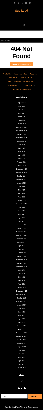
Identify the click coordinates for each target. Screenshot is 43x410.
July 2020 (21, 308)
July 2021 (21, 270)
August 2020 (21, 305)
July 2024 (21, 186)
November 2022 (21, 235)
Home (16, 74)
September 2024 (21, 179)
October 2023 (21, 200)
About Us (23, 74)
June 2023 (21, 211)
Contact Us (7, 74)
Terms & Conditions (14, 82)
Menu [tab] (7, 40)
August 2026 (21, 103)
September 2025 (21, 137)
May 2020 (21, 315)
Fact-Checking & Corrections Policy (20, 85)
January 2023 (21, 228)
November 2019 (21, 336)
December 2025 (21, 127)
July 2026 (21, 106)
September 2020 (21, 301)
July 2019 (21, 350)
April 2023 (21, 218)
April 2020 (21, 319)
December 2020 (21, 291)
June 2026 (21, 110)
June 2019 (21, 354)
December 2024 (21, 169)
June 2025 (21, 148)
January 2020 (21, 329)
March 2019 (21, 364)
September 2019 (21, 343)
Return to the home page (22, 64)
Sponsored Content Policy (21, 89)
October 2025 (21, 134)
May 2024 (21, 190)
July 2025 (21, 144)
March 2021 (21, 284)
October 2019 (21, 340)
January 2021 (21, 287)
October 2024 (21, 176)
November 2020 (21, 294)
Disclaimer (33, 74)
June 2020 (21, 312)
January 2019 (21, 368)
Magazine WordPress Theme (14, 407)
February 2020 (21, 326)
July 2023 (21, 207)
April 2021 (21, 280)
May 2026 (21, 113)
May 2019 (21, 357)
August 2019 (21, 347)
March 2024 (21, 197)
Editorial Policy (28, 82)
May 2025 (21, 151)
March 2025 (21, 158)
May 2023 (21, 214)
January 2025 (21, 165)
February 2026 (21, 120)
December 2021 (21, 260)
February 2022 (21, 253)
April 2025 (21, 155)
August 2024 (21, 183)
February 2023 (21, 225)
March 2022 (21, 249)
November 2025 (21, 130)
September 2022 (21, 239)
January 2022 (21, 256)
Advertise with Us (26, 78)
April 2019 (21, 361)
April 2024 (21, 193)
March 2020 (21, 322)
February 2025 (21, 162)
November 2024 (21, 172)
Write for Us (13, 78)
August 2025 (21, 141)
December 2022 (21, 232)
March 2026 (21, 117)
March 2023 (21, 221)
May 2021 (21, 277)
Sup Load (21, 10)
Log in (22, 381)
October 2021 (21, 263)
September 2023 (21, 204)
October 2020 (21, 298)
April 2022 (21, 246)
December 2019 (21, 333)
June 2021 (21, 273)
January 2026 (21, 124)
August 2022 (21, 242)
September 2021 (21, 267)
